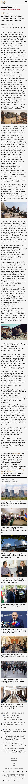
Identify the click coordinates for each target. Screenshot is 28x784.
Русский (10, 7)
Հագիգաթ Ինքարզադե (7, 24)
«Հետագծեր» (16, 453)
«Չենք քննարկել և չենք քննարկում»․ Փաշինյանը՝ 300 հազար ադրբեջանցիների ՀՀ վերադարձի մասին (13, 631)
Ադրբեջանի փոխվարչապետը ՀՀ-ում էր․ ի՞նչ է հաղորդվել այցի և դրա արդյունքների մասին (14, 656)
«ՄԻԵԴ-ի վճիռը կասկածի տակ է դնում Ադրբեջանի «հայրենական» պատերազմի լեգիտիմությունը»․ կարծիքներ (13, 555)
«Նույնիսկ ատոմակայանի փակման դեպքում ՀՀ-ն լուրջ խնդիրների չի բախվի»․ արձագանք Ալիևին (14, 503)
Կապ (14, 763)
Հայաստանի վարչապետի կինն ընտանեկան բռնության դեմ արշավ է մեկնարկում (14, 731)
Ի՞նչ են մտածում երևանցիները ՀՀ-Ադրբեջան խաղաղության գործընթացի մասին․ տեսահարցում (12, 681)
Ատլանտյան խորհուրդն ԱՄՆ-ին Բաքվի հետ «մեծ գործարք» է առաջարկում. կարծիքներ (13, 605)
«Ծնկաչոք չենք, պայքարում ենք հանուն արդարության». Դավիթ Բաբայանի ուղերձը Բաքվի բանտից (14, 750)
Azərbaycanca (4, 7)
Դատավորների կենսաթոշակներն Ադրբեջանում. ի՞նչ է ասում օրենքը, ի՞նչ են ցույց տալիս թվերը (14, 737)
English (15, 7)
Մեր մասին (14, 758)
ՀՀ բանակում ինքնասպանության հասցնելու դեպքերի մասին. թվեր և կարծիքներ (14, 724)
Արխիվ (3, 13)
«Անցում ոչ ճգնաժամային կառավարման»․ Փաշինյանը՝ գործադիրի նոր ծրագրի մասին (12, 717)
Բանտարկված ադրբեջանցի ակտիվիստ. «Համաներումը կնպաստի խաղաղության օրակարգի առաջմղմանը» (13, 580)
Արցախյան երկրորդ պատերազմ (10, 9)
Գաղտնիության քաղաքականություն (14, 768)
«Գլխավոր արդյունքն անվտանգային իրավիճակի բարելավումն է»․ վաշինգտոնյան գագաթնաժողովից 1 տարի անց (14, 529)
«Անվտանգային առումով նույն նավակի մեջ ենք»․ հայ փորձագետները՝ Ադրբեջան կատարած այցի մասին (14, 706)
